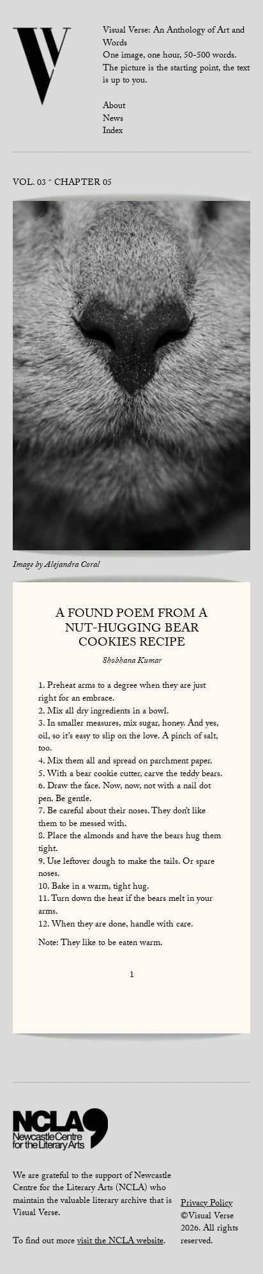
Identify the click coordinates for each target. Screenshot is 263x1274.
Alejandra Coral (72, 565)
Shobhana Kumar (132, 661)
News (113, 119)
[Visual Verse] (42, 67)
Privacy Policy (206, 1204)
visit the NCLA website (120, 1242)
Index (113, 131)
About (114, 107)
